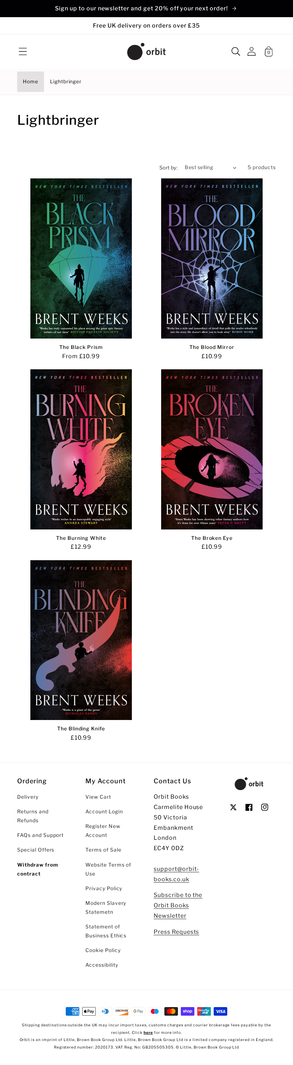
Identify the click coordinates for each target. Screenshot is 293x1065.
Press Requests (176, 931)
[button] (23, 51)
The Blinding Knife (81, 728)
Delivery (28, 797)
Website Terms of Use (108, 869)
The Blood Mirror (211, 347)
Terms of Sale (103, 850)
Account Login (104, 811)
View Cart (98, 797)
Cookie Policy (102, 950)
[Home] (146, 51)
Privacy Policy (103, 888)
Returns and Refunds (33, 816)
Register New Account (102, 830)
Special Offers (35, 850)
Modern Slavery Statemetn (105, 907)
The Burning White (81, 538)
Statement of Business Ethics (105, 931)
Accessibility (101, 965)
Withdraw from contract (37, 869)
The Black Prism (81, 347)
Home (30, 81)
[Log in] (251, 51)
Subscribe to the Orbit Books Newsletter (178, 905)
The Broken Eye (212, 538)
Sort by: (168, 168)
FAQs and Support (40, 835)
